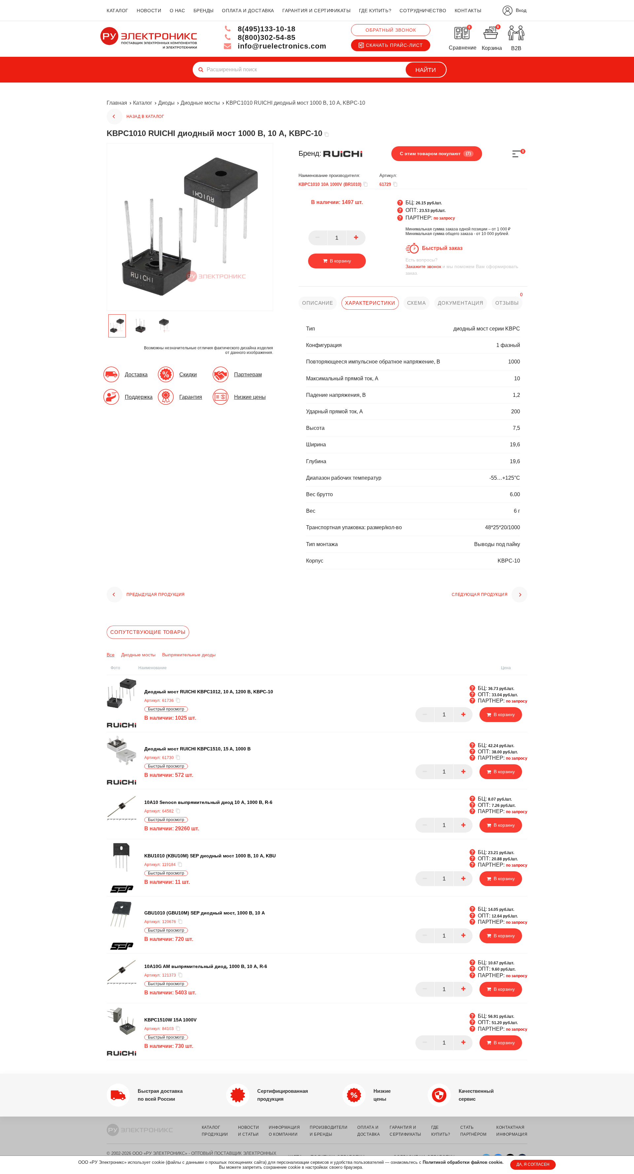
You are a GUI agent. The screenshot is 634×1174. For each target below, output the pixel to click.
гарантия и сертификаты (316, 10)
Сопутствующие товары (148, 632)
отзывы (507, 303)
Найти (425, 70)
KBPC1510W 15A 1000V (170, 1019)
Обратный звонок (391, 30)
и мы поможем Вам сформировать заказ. (461, 266)
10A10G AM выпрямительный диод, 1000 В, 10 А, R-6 (205, 966)
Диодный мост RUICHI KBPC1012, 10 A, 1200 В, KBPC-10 (208, 691)
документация (460, 303)
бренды (204, 10)
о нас (177, 10)
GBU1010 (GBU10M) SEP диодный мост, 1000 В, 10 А (204, 912)
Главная (117, 103)
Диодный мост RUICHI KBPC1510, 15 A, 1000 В (197, 748)
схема (416, 303)
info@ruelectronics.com (281, 46)
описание (317, 303)
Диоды (166, 103)
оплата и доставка (248, 10)
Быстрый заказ (442, 248)
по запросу (444, 218)
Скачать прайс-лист (394, 45)
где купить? (375, 10)
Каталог (142, 103)
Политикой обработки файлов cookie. (463, 1162)
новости (149, 10)
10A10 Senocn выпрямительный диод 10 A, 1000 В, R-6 (208, 802)
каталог (117, 10)
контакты (468, 10)
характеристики (370, 303)
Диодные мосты (200, 103)
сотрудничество (423, 10)
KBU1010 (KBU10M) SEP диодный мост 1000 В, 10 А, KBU (210, 855)
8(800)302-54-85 (265, 37)
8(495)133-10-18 (265, 29)
